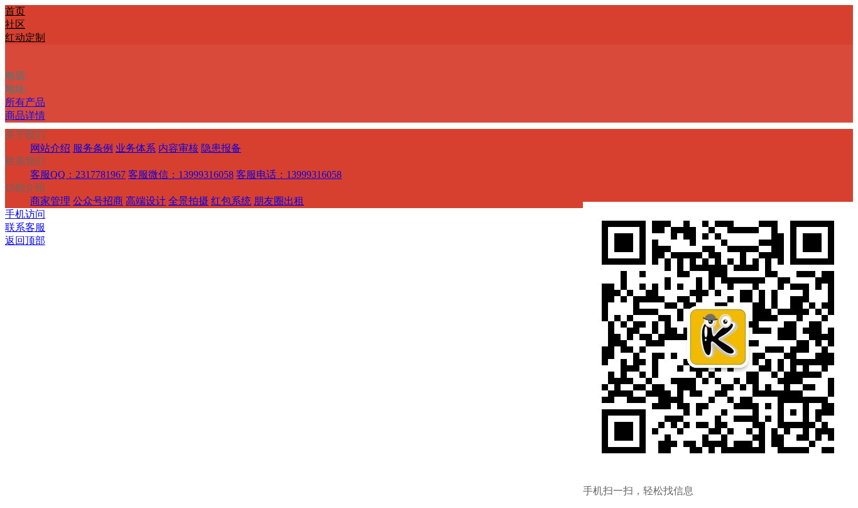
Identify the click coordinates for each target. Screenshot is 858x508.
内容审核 (178, 148)
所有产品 (25, 102)
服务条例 (93, 148)
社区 (15, 24)
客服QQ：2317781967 (78, 174)
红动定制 (25, 37)
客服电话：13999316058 (289, 174)
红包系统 (231, 201)
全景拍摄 (188, 201)
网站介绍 (50, 148)
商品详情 (25, 115)
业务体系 (136, 148)
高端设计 (146, 201)
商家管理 (50, 201)
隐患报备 (221, 148)
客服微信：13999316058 (181, 174)
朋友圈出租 (279, 201)
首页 (15, 11)
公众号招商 (98, 201)
